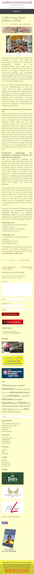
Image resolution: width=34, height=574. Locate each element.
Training (9, 409)
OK (8, 570)
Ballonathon (11, 385)
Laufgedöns (4, 396)
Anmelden (4, 460)
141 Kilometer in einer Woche (9, 425)
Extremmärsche (6, 392)
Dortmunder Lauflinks (7, 438)
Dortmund (26, 260)
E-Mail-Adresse (6, 303)
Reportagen (5, 453)
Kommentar (5, 281)
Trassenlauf (15, 409)
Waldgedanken (17, 411)
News (11, 260)
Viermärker (5, 412)
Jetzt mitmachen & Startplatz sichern (11, 423)
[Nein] (32, 567)
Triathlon (21, 409)
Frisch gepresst (6, 443)
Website (4, 310)
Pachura (22, 402)
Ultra (26, 409)
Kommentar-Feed (6, 464)
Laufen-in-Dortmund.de (17, 2)
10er (23, 260)
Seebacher (15, 406)
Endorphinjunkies (18, 389)
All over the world (6, 441)
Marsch (15, 403)
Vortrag (10, 412)
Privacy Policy (11, 567)
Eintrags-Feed (5, 462)
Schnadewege (7, 406)
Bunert (22, 385)
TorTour (27, 406)
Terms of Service (22, 567)
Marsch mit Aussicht (7, 431)
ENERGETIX (26, 389)
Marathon (7, 402)
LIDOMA (24, 396)
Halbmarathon (17, 392)
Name (4, 299)
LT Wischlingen (18, 399)
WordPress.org (6, 465)
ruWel (29, 403)
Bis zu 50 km (5, 429)
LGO (20, 396)
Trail (4, 409)
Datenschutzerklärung (20, 570)
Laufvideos (13, 395)
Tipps (21, 406)
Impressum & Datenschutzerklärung (11, 516)
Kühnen (27, 392)
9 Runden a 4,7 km (6, 427)
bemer (17, 385)
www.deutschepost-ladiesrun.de (12, 253)
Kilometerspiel (5, 439)
